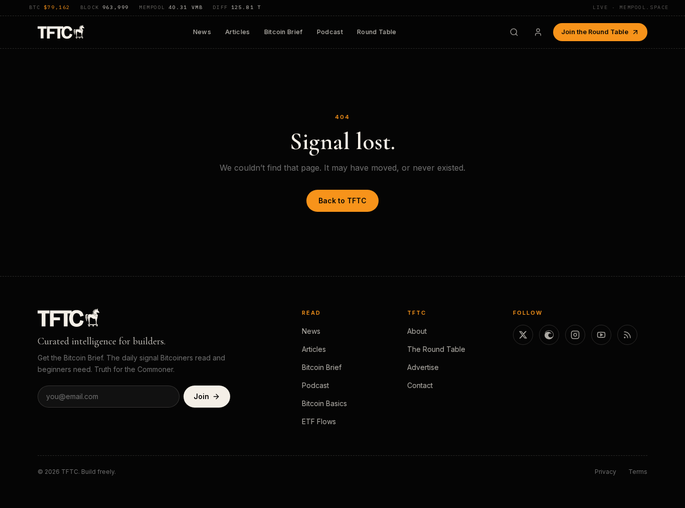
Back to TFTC (342, 200)
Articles (237, 32)
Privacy (605, 471)
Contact (420, 385)
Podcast (330, 32)
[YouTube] (601, 335)
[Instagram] (575, 335)
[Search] (514, 32)
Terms (637, 471)
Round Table (377, 32)
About (417, 331)
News (202, 32)
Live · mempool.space (631, 7)
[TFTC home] (61, 32)
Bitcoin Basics (324, 403)
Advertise (423, 367)
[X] (523, 335)
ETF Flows (319, 421)
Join (201, 396)
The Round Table (436, 349)
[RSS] (627, 335)
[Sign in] (538, 32)
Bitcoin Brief (283, 32)
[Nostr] (549, 335)
